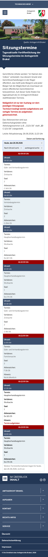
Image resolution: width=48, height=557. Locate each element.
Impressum (6, 547)
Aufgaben (7, 500)
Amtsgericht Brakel (12, 491)
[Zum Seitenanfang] (44, 480)
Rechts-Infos (9, 517)
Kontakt (6, 509)
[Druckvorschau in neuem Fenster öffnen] (40, 480)
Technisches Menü (23, 4)
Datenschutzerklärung (11, 540)
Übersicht (6, 534)
